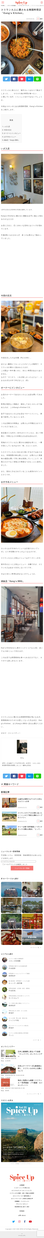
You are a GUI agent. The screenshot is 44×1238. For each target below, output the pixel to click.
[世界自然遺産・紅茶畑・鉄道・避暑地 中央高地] (5, 991)
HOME (3, 5)
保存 (41, 19)
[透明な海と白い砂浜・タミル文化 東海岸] (5, 1014)
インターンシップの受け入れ (22, 1187)
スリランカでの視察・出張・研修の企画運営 (22, 1193)
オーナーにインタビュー (11, 133)
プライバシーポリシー (22, 1204)
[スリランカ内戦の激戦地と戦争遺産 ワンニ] (5, 1036)
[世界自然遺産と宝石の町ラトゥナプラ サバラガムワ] (5, 999)
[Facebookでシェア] (14, 79)
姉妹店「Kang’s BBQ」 (11, 140)
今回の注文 (6, 130)
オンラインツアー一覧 (33, 1094)
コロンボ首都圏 (11, 5)
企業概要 (22, 1185)
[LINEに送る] (37, 79)
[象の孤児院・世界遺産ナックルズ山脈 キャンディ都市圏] (5, 984)
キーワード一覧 (35, 947)
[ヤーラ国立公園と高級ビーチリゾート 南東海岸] (5, 1006)
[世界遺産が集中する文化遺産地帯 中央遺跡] (5, 969)
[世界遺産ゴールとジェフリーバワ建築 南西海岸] (5, 976)
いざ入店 (6, 126)
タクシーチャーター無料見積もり (22, 1196)
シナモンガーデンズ (23, 5)
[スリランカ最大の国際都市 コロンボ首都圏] (5, 961)
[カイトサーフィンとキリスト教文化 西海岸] (5, 1028)
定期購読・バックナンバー (22, 1201)
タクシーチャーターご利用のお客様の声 (22, 1198)
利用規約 (22, 1211)
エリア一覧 (36, 1040)
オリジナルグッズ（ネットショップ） (22, 1190)
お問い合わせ (22, 1215)
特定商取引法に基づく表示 (22, 1206)
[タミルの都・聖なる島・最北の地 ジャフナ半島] (5, 1021)
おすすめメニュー (9, 137)
